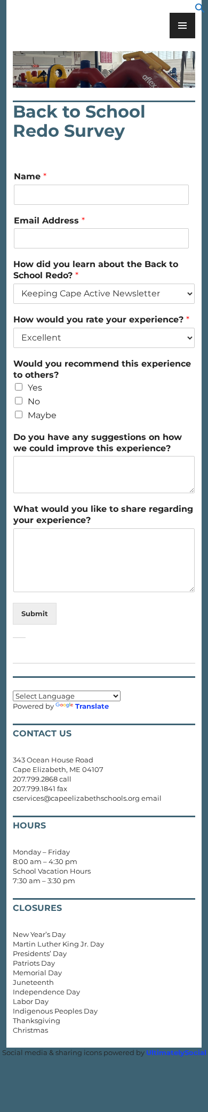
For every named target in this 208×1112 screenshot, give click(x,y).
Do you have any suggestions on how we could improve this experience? (97, 442)
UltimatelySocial (176, 1052)
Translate (92, 706)
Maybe (42, 415)
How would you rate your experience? (101, 319)
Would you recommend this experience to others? (102, 369)
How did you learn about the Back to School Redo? (95, 269)
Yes (35, 388)
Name (30, 176)
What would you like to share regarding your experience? (103, 514)
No (34, 401)
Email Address (49, 220)
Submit (34, 613)
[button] (200, 10)
